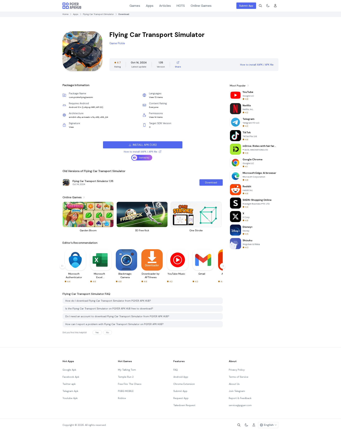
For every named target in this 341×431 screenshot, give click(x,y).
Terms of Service (238, 376)
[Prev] (62, 266)
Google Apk (69, 369)
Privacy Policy (237, 369)
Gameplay (144, 157)
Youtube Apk (70, 398)
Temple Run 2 (126, 376)
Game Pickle (117, 43)
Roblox (122, 398)
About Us (234, 384)
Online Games (201, 6)
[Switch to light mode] (268, 5)
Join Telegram (237, 391)
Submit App (246, 5)
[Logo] (72, 5)
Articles (165, 6)
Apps (149, 6)
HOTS (181, 6)
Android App (180, 376)
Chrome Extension (184, 384)
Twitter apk (69, 384)
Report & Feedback (240, 398)
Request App (180, 398)
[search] (260, 5)
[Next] (223, 266)
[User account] (275, 5)
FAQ (175, 369)
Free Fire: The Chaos (129, 384)
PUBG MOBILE (126, 391)
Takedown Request (184, 405)
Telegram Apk (70, 391)
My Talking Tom (127, 369)
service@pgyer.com (240, 405)
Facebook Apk (71, 376)
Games (134, 6)
